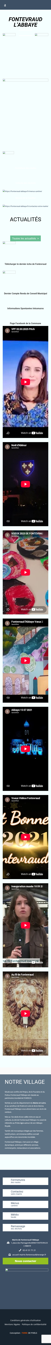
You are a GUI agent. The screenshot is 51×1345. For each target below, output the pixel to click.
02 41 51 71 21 (29, 1250)
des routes (16, 1182)
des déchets (16, 1228)
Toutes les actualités (24, 238)
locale (13, 1217)
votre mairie (16, 1194)
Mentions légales (12, 1324)
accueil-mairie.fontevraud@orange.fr (29, 1254)
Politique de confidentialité (34, 1324)
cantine (14, 1205)
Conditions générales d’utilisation (25, 1320)
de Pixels (29, 1333)
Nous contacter (25, 1261)
